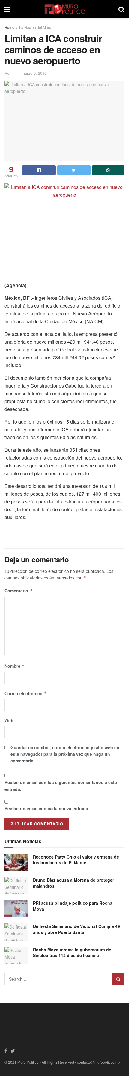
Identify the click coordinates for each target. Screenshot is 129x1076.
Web (9, 720)
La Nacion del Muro (35, 27)
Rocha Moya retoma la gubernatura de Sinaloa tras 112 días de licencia (72, 953)
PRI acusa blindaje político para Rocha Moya (72, 906)
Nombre (14, 666)
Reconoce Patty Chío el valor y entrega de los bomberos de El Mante (76, 860)
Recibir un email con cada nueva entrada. (46, 808)
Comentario (18, 591)
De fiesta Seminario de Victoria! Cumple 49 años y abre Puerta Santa (76, 929)
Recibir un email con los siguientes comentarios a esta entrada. (60, 785)
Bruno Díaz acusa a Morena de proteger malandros (73, 883)
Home (9, 27)
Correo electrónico (25, 693)
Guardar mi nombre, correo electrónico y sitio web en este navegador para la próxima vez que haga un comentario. (64, 754)
